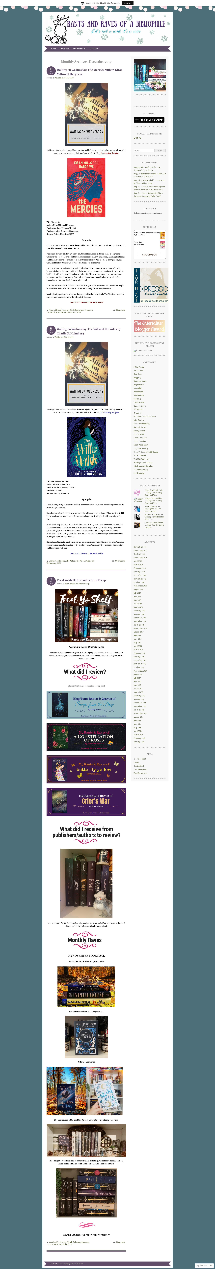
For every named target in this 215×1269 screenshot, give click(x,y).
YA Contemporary (141, 470)
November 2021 (140, 547)
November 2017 (140, 664)
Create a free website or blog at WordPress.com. (67, 1264)
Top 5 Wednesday (141, 445)
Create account (140, 759)
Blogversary (139, 385)
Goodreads (75, 303)
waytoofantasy (151, 506)
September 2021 (140, 551)
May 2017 (137, 685)
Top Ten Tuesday (141, 448)
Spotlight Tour (139, 431)
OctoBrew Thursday (142, 424)
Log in (136, 762)
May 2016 (137, 728)
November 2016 (140, 706)
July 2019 (137, 593)
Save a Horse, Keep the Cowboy (147, 233)
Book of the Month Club (66, 1242)
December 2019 (140, 575)
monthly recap (83, 1242)
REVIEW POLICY (79, 49)
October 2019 (139, 582)
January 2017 (139, 699)
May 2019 (137, 600)
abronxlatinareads (152, 514)
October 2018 (139, 625)
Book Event (138, 392)
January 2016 (139, 742)
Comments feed (140, 769)
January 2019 (139, 614)
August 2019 (138, 589)
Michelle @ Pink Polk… (154, 490)
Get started (128, 3)
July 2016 (137, 720)
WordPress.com (140, 773)
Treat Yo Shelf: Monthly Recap (77, 584)
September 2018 (140, 628)
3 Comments (120, 561)
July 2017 (137, 678)
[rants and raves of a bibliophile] (107, 44)
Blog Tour (138, 374)
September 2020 (140, 558)
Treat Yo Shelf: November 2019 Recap (81, 580)
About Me (64, 49)
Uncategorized (140, 455)
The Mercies (52, 312)
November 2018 (140, 621)
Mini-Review (139, 420)
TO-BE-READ (139, 434)
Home (53, 49)
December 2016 (140, 703)
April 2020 (138, 561)
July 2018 (137, 635)
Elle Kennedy (140, 244)
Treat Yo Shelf (52, 1244)
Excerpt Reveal (140, 406)
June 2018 (137, 639)
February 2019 (139, 611)
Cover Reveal (139, 402)
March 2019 (138, 607)
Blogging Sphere (140, 381)
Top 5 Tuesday (140, 441)
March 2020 (138, 565)
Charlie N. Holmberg (57, 561)
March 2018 (138, 650)
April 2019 (138, 604)
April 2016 (138, 731)
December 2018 (140, 618)
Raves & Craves (140, 427)
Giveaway (138, 413)
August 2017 (138, 674)
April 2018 (138, 646)
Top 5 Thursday (140, 438)
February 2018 (139, 653)
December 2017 (140, 660)
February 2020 (140, 568)
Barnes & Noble (96, 303)
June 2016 (137, 724)
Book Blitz (138, 388)
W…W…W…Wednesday (142, 459)
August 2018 (138, 632)
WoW (79, 312)
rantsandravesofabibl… (154, 523)
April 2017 (137, 689)
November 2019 (140, 579)
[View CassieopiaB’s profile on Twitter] (135, 138)
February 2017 (139, 696)
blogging (137, 378)
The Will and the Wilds (75, 561)
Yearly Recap (139, 473)
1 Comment (120, 310)
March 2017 (138, 692)
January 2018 (139, 657)
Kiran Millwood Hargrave (59, 310)
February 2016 (139, 738)
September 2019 (140, 586)
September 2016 (140, 713)
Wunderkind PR (65, 1244)
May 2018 (137, 643)
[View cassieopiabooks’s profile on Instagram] (137, 138)
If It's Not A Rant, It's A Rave (145, 417)
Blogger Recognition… (154, 498)
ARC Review (138, 371)
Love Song (138, 242)
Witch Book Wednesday (143, 466)
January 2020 (139, 572)
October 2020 (139, 554)
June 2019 (137, 597)
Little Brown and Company (81, 310)
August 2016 (138, 717)
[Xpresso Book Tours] (151, 302)
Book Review (139, 395)
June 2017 (137, 682)
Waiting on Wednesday (64, 78)
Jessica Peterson (141, 235)
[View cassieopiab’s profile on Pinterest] (140, 138)
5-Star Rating (139, 367)
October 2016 (139, 710)
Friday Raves (139, 409)
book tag (137, 399)
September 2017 (140, 671)
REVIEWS (94, 49)
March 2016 (138, 735)
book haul (53, 1242)
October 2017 (139, 667)
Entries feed (139, 766)
